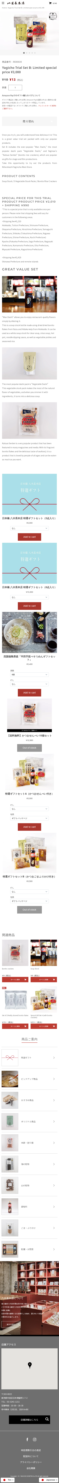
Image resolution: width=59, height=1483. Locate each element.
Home (4, 8)
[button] (29, 1366)
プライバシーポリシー (31, 1462)
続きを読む (11, 1324)
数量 (4, 87)
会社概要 (30, 1468)
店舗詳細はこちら (29, 1419)
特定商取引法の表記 (31, 1450)
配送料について (31, 1456)
